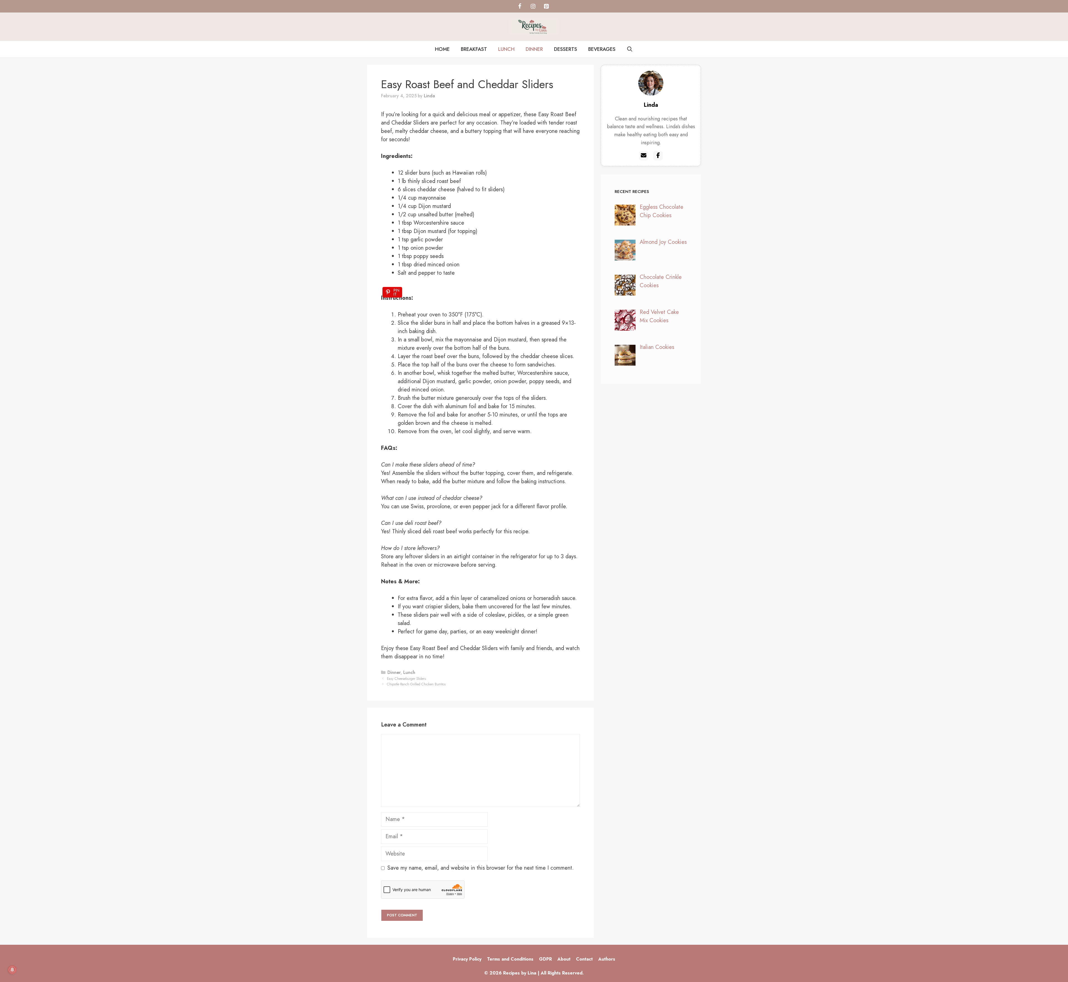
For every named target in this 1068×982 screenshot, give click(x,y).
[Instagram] (532, 7)
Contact (584, 959)
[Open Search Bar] (630, 49)
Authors (606, 959)
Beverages (601, 49)
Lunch (506, 49)
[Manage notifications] (12, 969)
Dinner (534, 49)
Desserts (565, 49)
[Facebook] (519, 7)
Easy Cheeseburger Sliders (406, 678)
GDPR (545, 959)
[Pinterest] (546, 7)
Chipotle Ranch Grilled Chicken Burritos (416, 684)
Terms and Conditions (510, 959)
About (563, 959)
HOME (442, 49)
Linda (651, 105)
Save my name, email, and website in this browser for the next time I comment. (480, 868)
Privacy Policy (467, 959)
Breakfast (474, 49)
